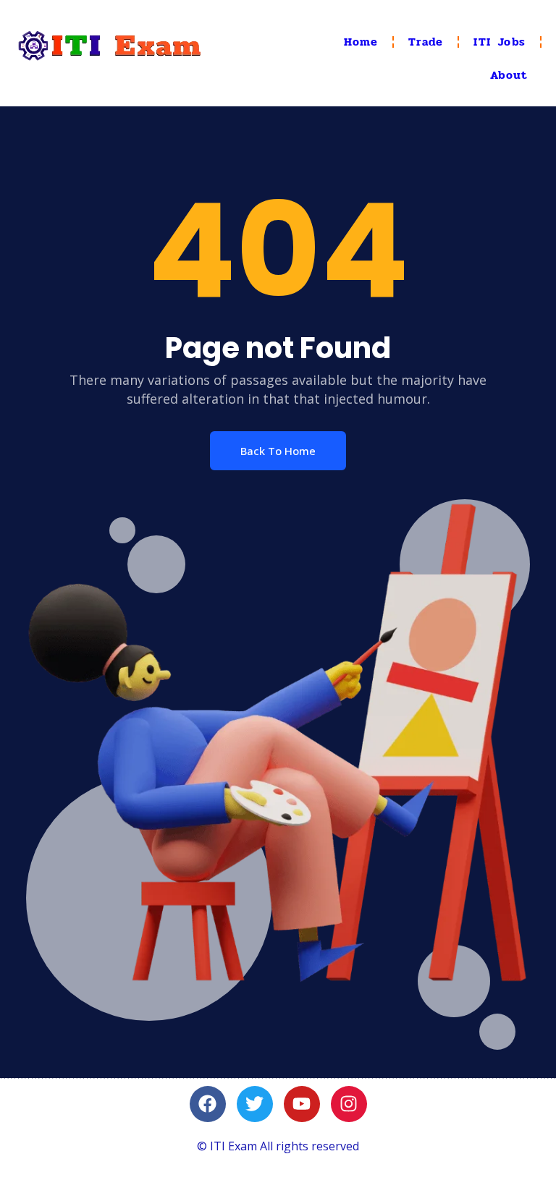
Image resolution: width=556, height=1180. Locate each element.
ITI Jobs (499, 42)
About (508, 75)
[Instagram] (349, 1104)
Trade (425, 42)
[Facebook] (208, 1104)
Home (361, 42)
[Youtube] (302, 1104)
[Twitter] (255, 1104)
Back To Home (278, 450)
